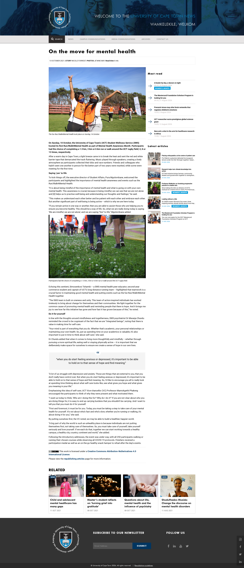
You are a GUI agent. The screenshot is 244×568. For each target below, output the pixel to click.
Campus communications (92, 39)
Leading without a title (169, 199)
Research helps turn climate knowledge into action (176, 170)
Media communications (123, 39)
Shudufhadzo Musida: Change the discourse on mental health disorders (176, 503)
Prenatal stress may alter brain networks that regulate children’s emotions (172, 108)
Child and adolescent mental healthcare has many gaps (63, 503)
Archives (146, 39)
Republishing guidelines (144, 565)
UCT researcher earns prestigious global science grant (173, 120)
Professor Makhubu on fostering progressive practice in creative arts (177, 184)
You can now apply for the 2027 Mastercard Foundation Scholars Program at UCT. (177, 218)
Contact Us (162, 39)
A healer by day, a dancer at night (167, 83)
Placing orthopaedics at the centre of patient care (178, 156)
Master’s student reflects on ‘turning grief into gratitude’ (101, 503)
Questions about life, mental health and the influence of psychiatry (137, 503)
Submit (142, 546)
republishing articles (74, 458)
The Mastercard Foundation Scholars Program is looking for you (173, 96)
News (70, 39)
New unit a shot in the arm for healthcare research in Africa (174, 132)
